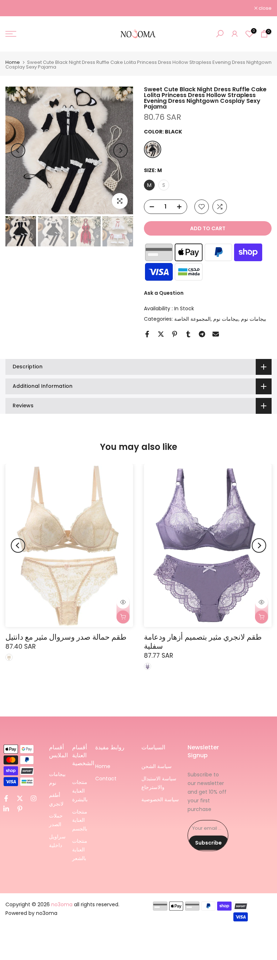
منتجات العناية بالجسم (79, 820)
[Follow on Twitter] (20, 798)
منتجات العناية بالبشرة (80, 791)
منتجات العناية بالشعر (79, 849)
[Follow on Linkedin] (6, 809)
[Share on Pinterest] (174, 334)
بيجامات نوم (225, 319)
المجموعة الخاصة (192, 319)
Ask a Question (164, 293)
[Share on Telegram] (202, 334)
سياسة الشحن (156, 766)
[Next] (120, 150)
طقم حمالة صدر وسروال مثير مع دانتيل (66, 637)
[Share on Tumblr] (188, 334)
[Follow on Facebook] (6, 798)
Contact (105, 778)
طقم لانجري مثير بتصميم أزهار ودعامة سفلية (203, 641)
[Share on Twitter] (161, 334)
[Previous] (18, 150)
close (16, 8)
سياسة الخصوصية (160, 799)
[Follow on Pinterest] (20, 809)
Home (12, 62)
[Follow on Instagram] (33, 798)
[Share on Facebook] (147, 334)
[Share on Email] (215, 334)
